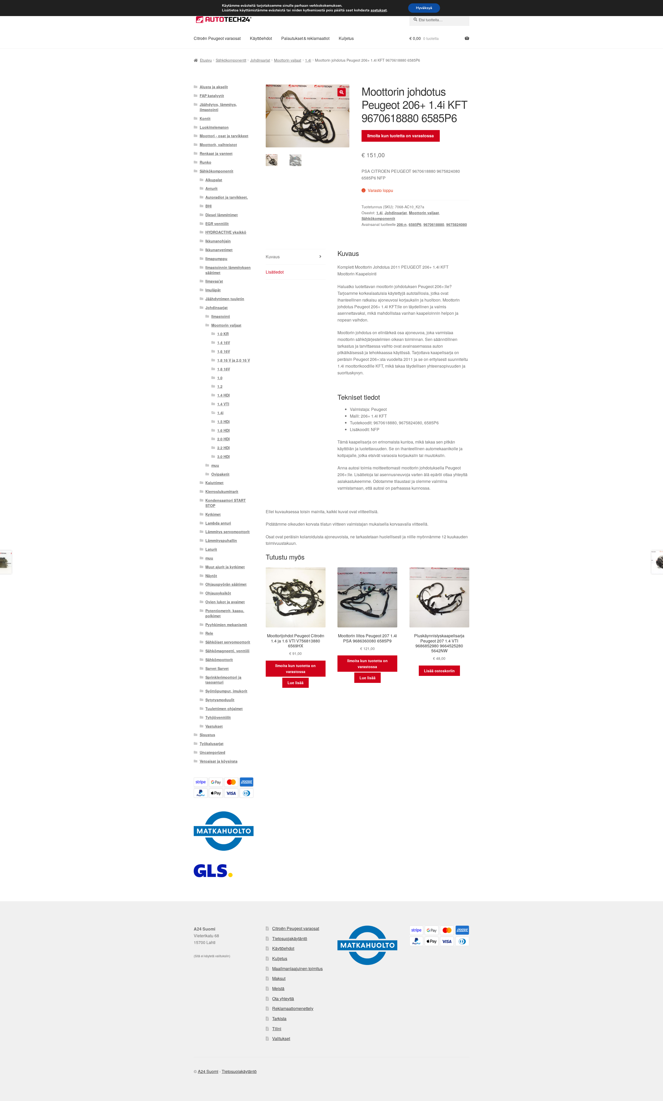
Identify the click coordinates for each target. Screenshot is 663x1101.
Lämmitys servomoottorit (227, 531)
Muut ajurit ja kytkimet (225, 566)
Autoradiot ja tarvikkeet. (226, 197)
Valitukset (281, 1038)
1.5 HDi (223, 421)
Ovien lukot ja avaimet (225, 601)
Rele (209, 633)
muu (215, 465)
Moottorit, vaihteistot (218, 144)
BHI (208, 206)
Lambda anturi (218, 523)
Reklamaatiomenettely (292, 1008)
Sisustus (207, 734)
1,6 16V (223, 351)
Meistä (278, 988)
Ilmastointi (220, 316)
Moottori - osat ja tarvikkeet (224, 135)
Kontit (205, 118)
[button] (341, 92)
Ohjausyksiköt (218, 593)
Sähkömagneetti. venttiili (227, 650)
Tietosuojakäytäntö (289, 938)
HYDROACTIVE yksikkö (225, 232)
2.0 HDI (223, 438)
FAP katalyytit (212, 95)
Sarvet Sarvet (217, 668)
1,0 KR (223, 333)
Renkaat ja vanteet (216, 153)
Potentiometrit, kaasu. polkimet (224, 613)
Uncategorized (212, 752)
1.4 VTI (223, 403)
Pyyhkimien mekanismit (226, 624)
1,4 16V (223, 342)
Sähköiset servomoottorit (227, 642)
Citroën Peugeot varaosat (217, 38)
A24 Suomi (208, 1071)
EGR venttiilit (217, 223)
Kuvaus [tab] (273, 257)
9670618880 (433, 224)
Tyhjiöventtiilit (218, 717)
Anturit (211, 188)
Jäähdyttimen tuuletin (224, 298)
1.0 (219, 377)
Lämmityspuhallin (221, 540)
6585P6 (415, 224)
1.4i (308, 60)
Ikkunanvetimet (219, 249)
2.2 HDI (223, 447)
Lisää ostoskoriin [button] (439, 670)
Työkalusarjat (212, 743)
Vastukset (214, 726)
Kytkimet (213, 514)
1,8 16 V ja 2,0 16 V (233, 360)
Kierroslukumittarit (221, 491)
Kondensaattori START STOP (225, 503)
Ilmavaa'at (214, 281)
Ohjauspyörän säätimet (226, 584)
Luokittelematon (214, 127)
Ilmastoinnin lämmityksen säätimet (228, 270)
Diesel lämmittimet (221, 214)
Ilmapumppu (216, 258)
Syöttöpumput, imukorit (226, 691)
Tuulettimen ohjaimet (224, 708)
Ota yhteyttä (283, 999)
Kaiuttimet (214, 482)
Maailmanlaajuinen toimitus (297, 968)
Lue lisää (295, 682)
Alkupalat (213, 179)
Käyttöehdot (261, 38)
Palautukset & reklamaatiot (305, 38)
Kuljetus (346, 38)
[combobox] (439, 19)
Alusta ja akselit (214, 86)
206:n (402, 224)
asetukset (379, 10)
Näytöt (211, 575)
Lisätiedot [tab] (275, 272)
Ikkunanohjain (218, 241)
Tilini (276, 1029)
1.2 (219, 386)
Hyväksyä (424, 7)
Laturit (211, 549)
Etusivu (206, 60)
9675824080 (456, 224)
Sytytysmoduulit (219, 699)
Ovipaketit (220, 474)
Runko (205, 162)
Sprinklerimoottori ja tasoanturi (223, 680)
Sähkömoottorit (219, 659)
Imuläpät (213, 289)
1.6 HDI (223, 430)
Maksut (278, 978)
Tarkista (279, 1018)
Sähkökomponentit (231, 60)
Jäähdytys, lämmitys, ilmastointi (218, 107)
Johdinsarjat (260, 60)
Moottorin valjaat (287, 60)
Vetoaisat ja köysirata (218, 761)
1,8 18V (223, 368)
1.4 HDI (223, 395)
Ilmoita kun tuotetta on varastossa (400, 136)
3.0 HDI (223, 456)
